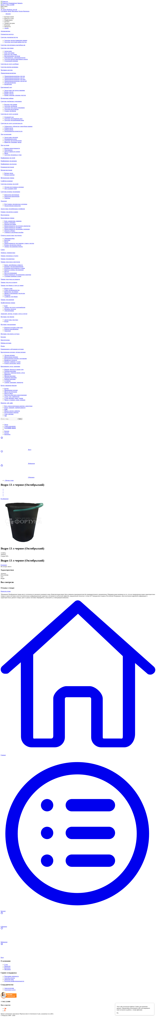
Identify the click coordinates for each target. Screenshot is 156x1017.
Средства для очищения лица (13, 118)
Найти (20, 419)
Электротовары (9, 310)
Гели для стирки (9, 53)
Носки (6, 241)
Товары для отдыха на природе (10, 279)
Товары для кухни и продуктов (10, 262)
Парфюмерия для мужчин (9, 164)
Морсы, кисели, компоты (12, 411)
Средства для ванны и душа (12, 155)
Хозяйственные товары (8, 302)
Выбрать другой (12, 9)
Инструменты (5, 215)
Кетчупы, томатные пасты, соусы (14, 372)
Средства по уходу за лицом (9, 114)
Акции (6, 429)
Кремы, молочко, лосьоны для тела (15, 95)
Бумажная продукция (7, 167)
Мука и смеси (8, 393)
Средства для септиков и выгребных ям (13, 45)
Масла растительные (10, 392)
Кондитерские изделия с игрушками (15, 358)
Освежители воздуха (7, 34)
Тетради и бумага (9, 230)
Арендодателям (9, 988)
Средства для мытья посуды (9, 37)
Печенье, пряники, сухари (12, 361)
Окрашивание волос (10, 139)
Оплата (20, 11)
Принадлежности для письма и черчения (17, 229)
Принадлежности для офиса (13, 227)
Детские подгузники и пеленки (14, 187)
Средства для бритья (10, 106)
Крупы (6, 388)
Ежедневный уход (6, 87)
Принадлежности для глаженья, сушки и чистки (19, 243)
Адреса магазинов (10, 426)
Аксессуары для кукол (11, 320)
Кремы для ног (9, 92)
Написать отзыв (6, 591)
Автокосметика (5, 31)
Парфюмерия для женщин (9, 161)
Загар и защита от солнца (12, 151)
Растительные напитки (11, 412)
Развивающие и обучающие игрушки (12, 349)
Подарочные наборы (7, 98)
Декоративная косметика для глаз (14, 76)
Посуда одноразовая (10, 273)
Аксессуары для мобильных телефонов (13, 209)
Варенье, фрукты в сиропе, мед (14, 369)
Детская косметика (10, 82)
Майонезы (7, 374)
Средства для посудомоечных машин (15, 40)
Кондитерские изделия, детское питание (13, 352)
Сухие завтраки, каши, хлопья (13, 398)
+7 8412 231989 (9, 4)
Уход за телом (5, 145)
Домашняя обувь (9, 238)
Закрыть (19, 3)
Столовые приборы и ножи (12, 276)
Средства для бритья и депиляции (11, 101)
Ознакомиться (12, 3)
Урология (4, 201)
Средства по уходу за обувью (10, 64)
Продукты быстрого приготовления (15, 395)
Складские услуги (10, 990)
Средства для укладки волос (13, 140)
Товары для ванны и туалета (9, 255)
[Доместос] (78, 1)
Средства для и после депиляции (14, 107)
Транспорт (7, 331)
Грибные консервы (10, 371)
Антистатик (8, 51)
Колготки (7, 240)
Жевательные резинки (11, 357)
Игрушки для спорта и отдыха (10, 334)
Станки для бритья (10, 111)
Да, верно (4, 9)
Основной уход (9, 117)
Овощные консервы (10, 377)
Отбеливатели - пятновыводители (14, 57)
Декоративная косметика (8, 73)
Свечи (3, 249)
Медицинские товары (7, 178)
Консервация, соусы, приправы (10, 366)
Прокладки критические (11, 196)
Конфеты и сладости (10, 360)
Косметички (8, 84)
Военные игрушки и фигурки (13, 327)
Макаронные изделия (11, 390)
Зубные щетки (8, 129)
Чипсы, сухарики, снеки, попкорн (14, 400)
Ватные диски (8, 173)
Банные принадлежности (12, 148)
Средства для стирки (7, 48)
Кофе (5, 409)
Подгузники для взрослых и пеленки (15, 204)
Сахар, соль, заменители (11, 396)
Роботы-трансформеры (11, 329)
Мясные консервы (10, 376)
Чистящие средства (7, 70)
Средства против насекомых (9, 67)
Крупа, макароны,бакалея (9, 385)
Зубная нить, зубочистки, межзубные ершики (18, 126)
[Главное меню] (3, 421)
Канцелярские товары (7, 218)
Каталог (6, 431)
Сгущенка (7, 381)
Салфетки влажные (7, 181)
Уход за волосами (6, 134)
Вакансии (7, 966)
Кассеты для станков (10, 104)
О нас (6, 964)
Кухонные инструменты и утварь (14, 268)
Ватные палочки (9, 175)
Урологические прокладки (12, 205)
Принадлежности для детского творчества (17, 226)
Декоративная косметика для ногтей (15, 81)
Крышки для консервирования (13, 266)
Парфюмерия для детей (8, 158)
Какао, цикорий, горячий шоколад (14, 407)
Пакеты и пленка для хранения (13, 270)
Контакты (26, 11)
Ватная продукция (6, 170)
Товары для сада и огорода (9, 282)
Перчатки (7, 295)
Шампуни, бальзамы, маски (12, 142)
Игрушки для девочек (7, 316)
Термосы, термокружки (8, 252)
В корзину (4, 565)
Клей (5, 306)
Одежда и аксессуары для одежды (11, 235)
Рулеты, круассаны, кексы (12, 363)
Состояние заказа (6, 11)
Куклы (6, 321)
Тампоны (7, 198)
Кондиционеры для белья (12, 56)
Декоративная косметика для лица (14, 79)
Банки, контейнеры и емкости (13, 265)
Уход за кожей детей (10, 188)
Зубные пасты (8, 128)
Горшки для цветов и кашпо (9, 212)
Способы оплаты (9, 978)
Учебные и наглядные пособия (13, 232)
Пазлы (3, 346)
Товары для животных (8, 259)
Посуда (6, 271)
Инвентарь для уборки (11, 291)
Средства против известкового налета (16, 59)
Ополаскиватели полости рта (13, 131)
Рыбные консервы (10, 379)
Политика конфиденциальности (14, 981)
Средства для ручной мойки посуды (15, 42)
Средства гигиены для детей (9, 184)
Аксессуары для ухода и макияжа (14, 90)
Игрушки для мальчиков (8, 324)
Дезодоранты (8, 150)
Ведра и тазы (8, 288)
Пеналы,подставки (10, 224)
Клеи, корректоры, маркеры (12, 221)
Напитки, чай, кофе (7, 403)
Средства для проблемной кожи (14, 120)
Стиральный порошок (11, 61)
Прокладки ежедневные (11, 195)
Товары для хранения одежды (13, 246)
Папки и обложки (9, 222)
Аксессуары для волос (11, 137)
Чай (5, 415)
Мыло (6, 153)
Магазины (15, 11)
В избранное (4, 499)
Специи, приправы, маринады (13, 382)
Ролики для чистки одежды (12, 245)
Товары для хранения (7, 299)
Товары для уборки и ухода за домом (12, 285)
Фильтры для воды (10, 309)
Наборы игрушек (6, 343)
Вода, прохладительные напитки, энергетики (18, 406)
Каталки (3, 337)
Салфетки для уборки (11, 296)
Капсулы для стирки (10, 54)
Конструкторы (5, 340)
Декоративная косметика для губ (14, 78)
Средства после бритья (11, 109)
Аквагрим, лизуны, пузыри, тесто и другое (14, 313)
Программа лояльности (11, 976)
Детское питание (9, 355)
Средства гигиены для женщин (10, 191)
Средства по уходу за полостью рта (11, 123)
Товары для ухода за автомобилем (14, 307)
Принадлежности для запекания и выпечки (17, 274)
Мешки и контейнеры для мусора (14, 293)
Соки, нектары (8, 414)
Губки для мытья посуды (12, 290)
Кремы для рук (9, 93)
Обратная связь (9, 979)
